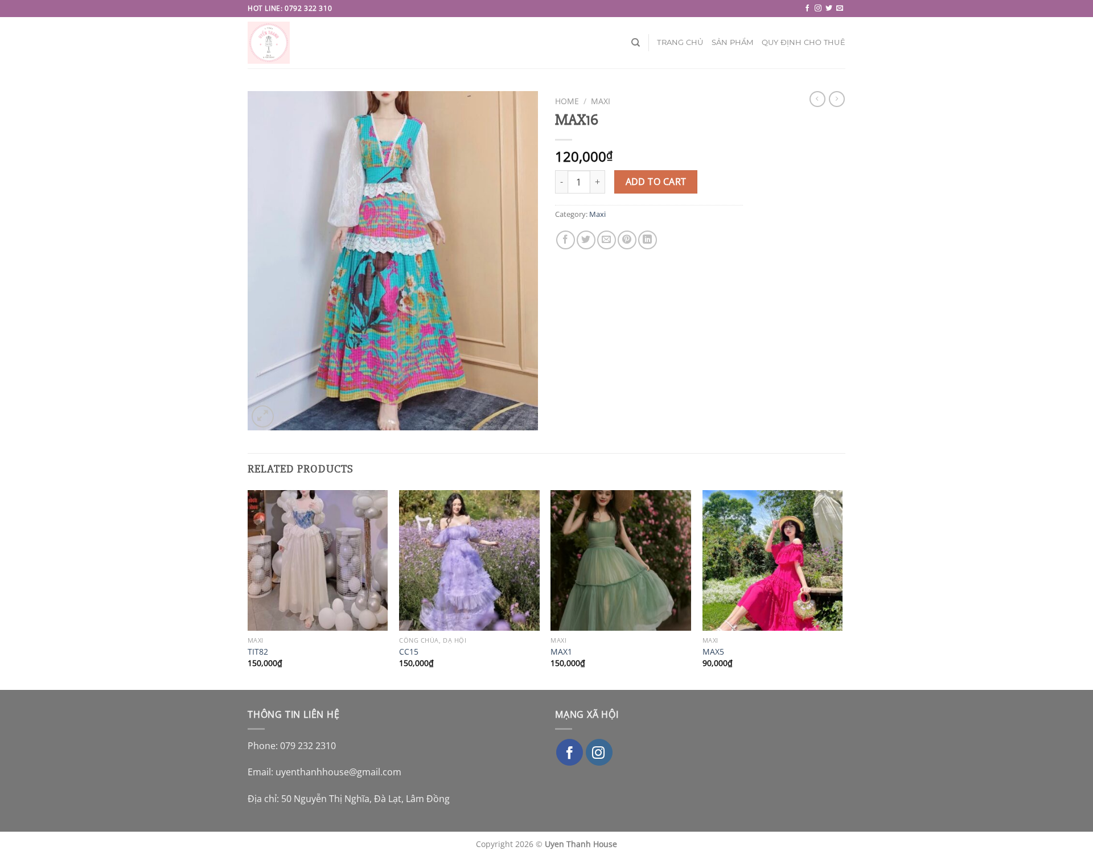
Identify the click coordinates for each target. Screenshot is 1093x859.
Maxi (600, 101)
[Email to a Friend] (606, 240)
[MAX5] (772, 560)
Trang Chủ (680, 42)
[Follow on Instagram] (818, 9)
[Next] (841, 589)
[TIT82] (318, 560)
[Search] (635, 43)
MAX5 (713, 652)
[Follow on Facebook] (807, 9)
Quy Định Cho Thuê (803, 42)
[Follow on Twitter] (828, 9)
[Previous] (248, 589)
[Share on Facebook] (565, 240)
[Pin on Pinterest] (627, 240)
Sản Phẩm (733, 42)
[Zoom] (263, 416)
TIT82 (258, 652)
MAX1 (561, 652)
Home (567, 101)
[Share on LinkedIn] (647, 240)
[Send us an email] (839, 9)
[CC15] (469, 560)
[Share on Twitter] (586, 240)
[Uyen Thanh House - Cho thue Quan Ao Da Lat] (271, 42)
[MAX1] (620, 560)
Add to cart (656, 181)
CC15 (408, 652)
